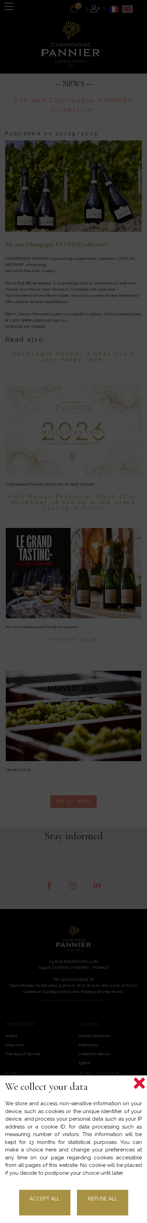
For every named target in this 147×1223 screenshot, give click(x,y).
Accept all (44, 1199)
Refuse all (102, 1199)
